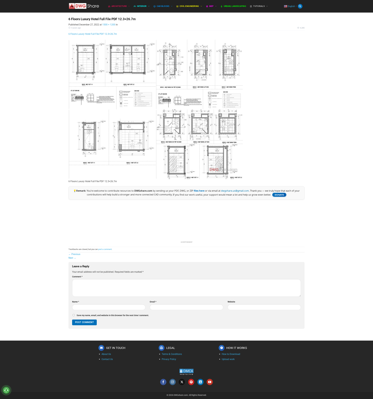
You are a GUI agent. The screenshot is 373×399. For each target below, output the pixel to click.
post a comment (105, 249)
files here (199, 190)
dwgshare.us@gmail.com (235, 190)
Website (231, 302)
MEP (211, 6)
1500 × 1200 (108, 24)
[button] (300, 6)
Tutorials (259, 6)
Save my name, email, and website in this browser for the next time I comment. (113, 315)
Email (153, 302)
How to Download (231, 354)
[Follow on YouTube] (210, 382)
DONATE (279, 194)
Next (72, 257)
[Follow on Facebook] (163, 382)
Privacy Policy (169, 359)
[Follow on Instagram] (172, 382)
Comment (77, 276)
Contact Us (107, 359)
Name (75, 302)
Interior (141, 6)
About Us (106, 354)
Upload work (228, 359)
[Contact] (6, 390)
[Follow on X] (182, 382)
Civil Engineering (189, 6)
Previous (74, 254)
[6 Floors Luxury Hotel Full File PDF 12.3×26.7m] (155, 109)
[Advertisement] (186, 220)
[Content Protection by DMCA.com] (186, 372)
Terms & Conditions (172, 354)
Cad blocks (163, 6)
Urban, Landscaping (235, 6)
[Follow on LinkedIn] (200, 382)
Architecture (119, 6)
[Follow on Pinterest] (191, 382)
